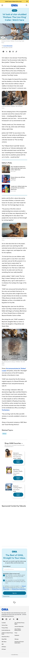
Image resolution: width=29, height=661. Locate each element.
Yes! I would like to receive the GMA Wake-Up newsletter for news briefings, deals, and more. (15, 581)
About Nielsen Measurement (17, 629)
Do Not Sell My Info (6, 630)
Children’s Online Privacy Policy (7, 633)
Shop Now (18, 461)
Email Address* (7, 566)
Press (16, 632)
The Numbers (5, 410)
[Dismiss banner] (27, 1)
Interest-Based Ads (19, 626)
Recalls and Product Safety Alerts (19, 642)
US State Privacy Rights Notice (19, 589)
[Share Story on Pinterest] (10, 51)
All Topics (4, 649)
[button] (2, 5)
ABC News (4, 641)
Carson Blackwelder (8, 45)
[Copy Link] (16, 51)
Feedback (17, 635)
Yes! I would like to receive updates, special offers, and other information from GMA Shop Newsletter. (15, 576)
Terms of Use (4, 625)
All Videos (4, 646)
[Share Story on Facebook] (3, 51)
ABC (3, 644)
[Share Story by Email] (13, 51)
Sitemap (16, 639)
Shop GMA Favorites (13, 443)
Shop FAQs (4, 639)
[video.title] (14, 31)
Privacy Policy (6, 589)
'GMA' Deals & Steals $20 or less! (13, 1)
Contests (4, 622)
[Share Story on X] (6, 51)
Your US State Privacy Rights (19, 623)
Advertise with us (5, 636)
